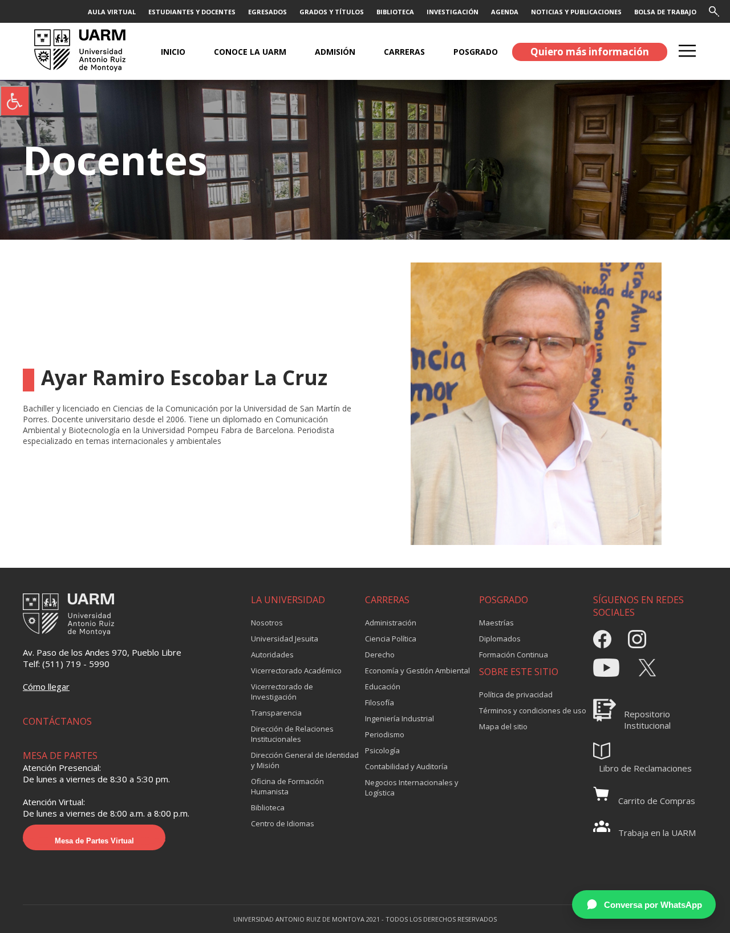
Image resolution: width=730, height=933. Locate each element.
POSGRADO (475, 51)
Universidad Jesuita (284, 638)
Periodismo (384, 734)
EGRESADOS (267, 11)
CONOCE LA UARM (250, 51)
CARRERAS (404, 51)
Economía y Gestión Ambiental (417, 670)
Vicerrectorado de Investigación (282, 691)
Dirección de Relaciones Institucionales (292, 734)
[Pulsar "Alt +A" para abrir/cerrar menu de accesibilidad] (15, 101)
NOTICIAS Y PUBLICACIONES (576, 11)
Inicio (173, 51)
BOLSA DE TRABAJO (665, 11)
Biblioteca (268, 807)
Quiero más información (589, 51)
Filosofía (379, 702)
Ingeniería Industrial (399, 718)
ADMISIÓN (335, 51)
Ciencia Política (390, 638)
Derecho (380, 654)
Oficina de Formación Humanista (287, 786)
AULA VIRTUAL (112, 11)
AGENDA (504, 11)
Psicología (382, 750)
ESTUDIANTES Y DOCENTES (192, 11)
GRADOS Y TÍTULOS (331, 11)
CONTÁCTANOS (57, 721)
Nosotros (267, 622)
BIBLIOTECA (395, 11)
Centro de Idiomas (282, 823)
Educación (382, 686)
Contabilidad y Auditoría (406, 766)
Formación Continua (513, 654)
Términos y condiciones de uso (532, 710)
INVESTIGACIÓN (452, 11)
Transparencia (276, 713)
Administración (390, 622)
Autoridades (272, 654)
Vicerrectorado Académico (296, 670)
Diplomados (500, 638)
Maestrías (496, 622)
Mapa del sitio (503, 726)
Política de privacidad (516, 694)
